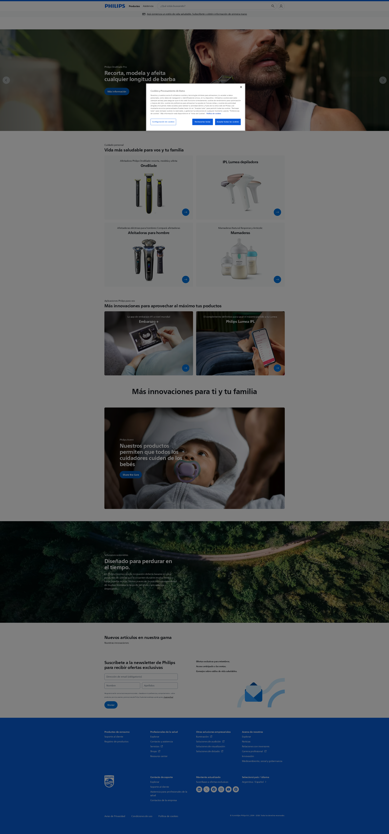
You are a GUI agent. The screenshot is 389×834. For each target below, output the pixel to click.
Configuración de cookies (163, 121)
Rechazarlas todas (202, 121)
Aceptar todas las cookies (228, 121)
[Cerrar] (241, 87)
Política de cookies (213, 113)
